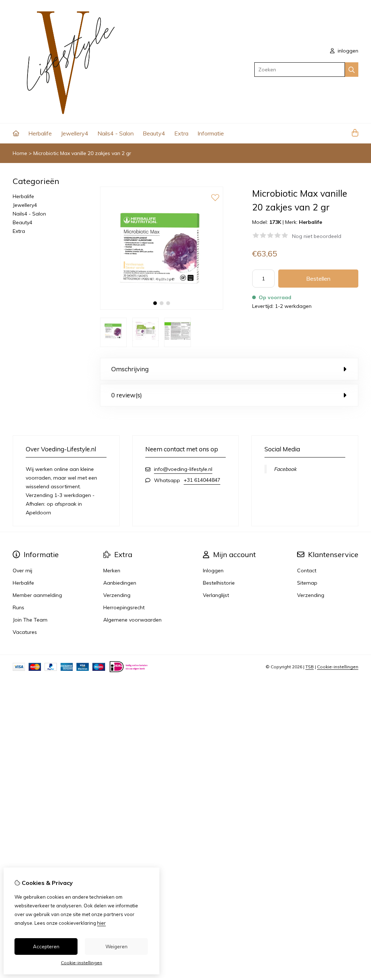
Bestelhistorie (219, 583)
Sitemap (307, 583)
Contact (306, 570)
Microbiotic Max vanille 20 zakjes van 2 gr (82, 153)
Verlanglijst (216, 595)
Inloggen (213, 570)
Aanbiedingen (119, 583)
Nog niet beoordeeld (316, 236)
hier (101, 923)
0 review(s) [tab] (126, 395)
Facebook (285, 469)
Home (20, 153)
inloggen (347, 50)
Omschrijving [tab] (130, 369)
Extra (181, 133)
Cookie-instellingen (337, 666)
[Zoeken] (351, 69)
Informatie (210, 133)
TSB (309, 666)
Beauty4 (154, 133)
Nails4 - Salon (115, 133)
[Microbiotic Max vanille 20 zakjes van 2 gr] (161, 308)
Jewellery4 (74, 133)
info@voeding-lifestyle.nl (183, 469)
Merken (111, 570)
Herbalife (40, 133)
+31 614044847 (202, 480)
